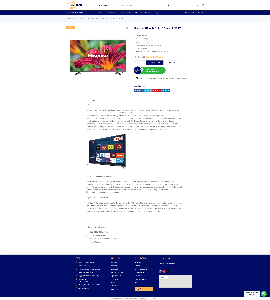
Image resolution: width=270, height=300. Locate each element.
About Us (138, 262)
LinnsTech (118, 299)
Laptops (114, 262)
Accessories (115, 269)
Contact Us (138, 276)
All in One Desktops (117, 286)
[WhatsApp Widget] (264, 294)
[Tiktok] (167, 271)
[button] (127, 28)
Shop (74, 19)
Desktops (114, 266)
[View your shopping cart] (202, 5)
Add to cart (155, 62)
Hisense (91, 19)
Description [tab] (91, 100)
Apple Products (116, 276)
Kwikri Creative (150, 299)
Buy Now (172, 62)
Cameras (114, 282)
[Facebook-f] (160, 271)
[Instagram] (164, 271)
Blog (136, 282)
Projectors (114, 289)
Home (68, 19)
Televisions (82, 19)
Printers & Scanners (117, 272)
